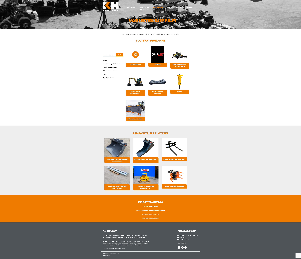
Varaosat (178, 7)
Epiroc (105, 74)
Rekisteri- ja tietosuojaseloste (111, 253)
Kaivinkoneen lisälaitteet (110, 67)
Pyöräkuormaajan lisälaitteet (111, 64)
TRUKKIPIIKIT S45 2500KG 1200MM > (174, 159)
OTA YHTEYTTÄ (181, 243)
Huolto (169, 7)
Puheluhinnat (106, 255)
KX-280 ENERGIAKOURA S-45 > (174, 186)
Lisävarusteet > (135, 64)
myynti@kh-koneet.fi (183, 239)
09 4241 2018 (154, 206)
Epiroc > (179, 92)
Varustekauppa (157, 7)
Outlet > (157, 64)
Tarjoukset (189, 7)
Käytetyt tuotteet (108, 78)
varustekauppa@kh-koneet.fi (154, 210)
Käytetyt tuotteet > (135, 119)
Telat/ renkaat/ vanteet (110, 71)
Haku (119, 55)
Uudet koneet (131, 7)
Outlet (105, 60)
